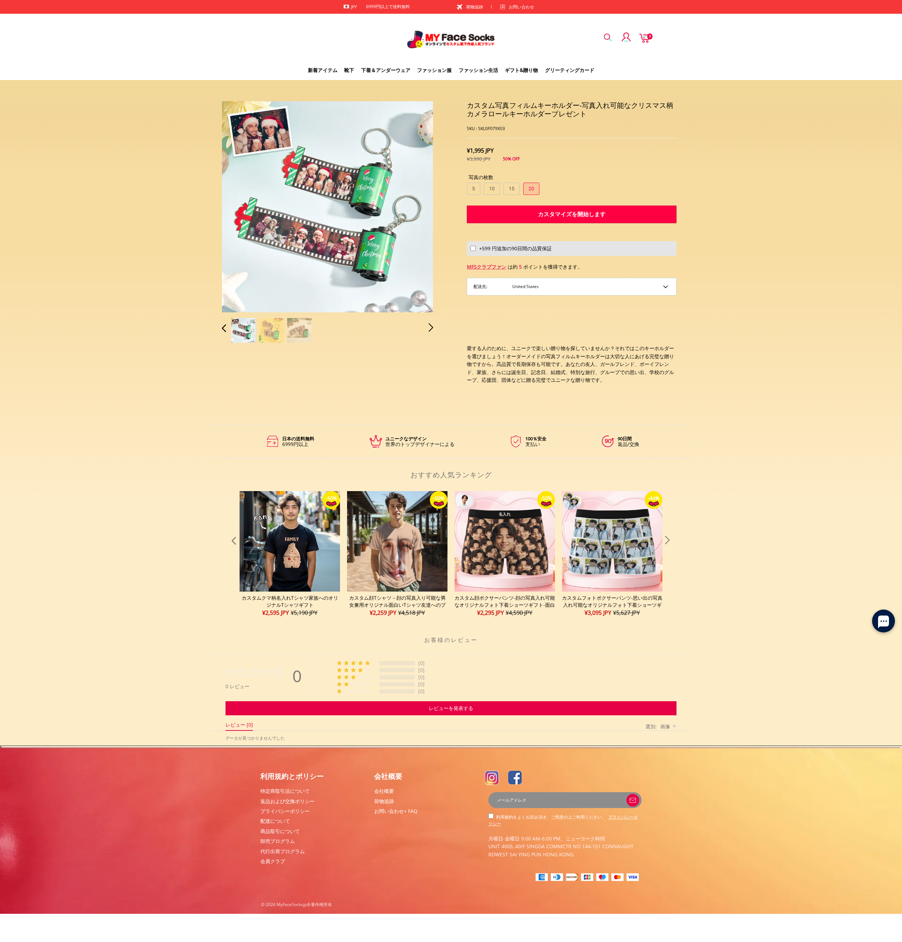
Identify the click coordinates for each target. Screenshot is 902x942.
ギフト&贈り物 (521, 70)
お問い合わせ (521, 7)
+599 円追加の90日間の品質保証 (515, 248)
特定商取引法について (285, 791)
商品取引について (280, 831)
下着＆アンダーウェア (385, 70)
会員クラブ (272, 861)
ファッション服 (434, 70)
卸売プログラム (277, 841)
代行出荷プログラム (282, 851)
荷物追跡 (474, 7)
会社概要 (384, 791)
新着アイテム (323, 70)
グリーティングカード (569, 70)
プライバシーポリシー (285, 811)
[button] (238, 205)
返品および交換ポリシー (287, 801)
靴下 (349, 70)
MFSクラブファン (486, 266)
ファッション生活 (478, 70)
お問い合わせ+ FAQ (396, 811)
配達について (275, 821)
